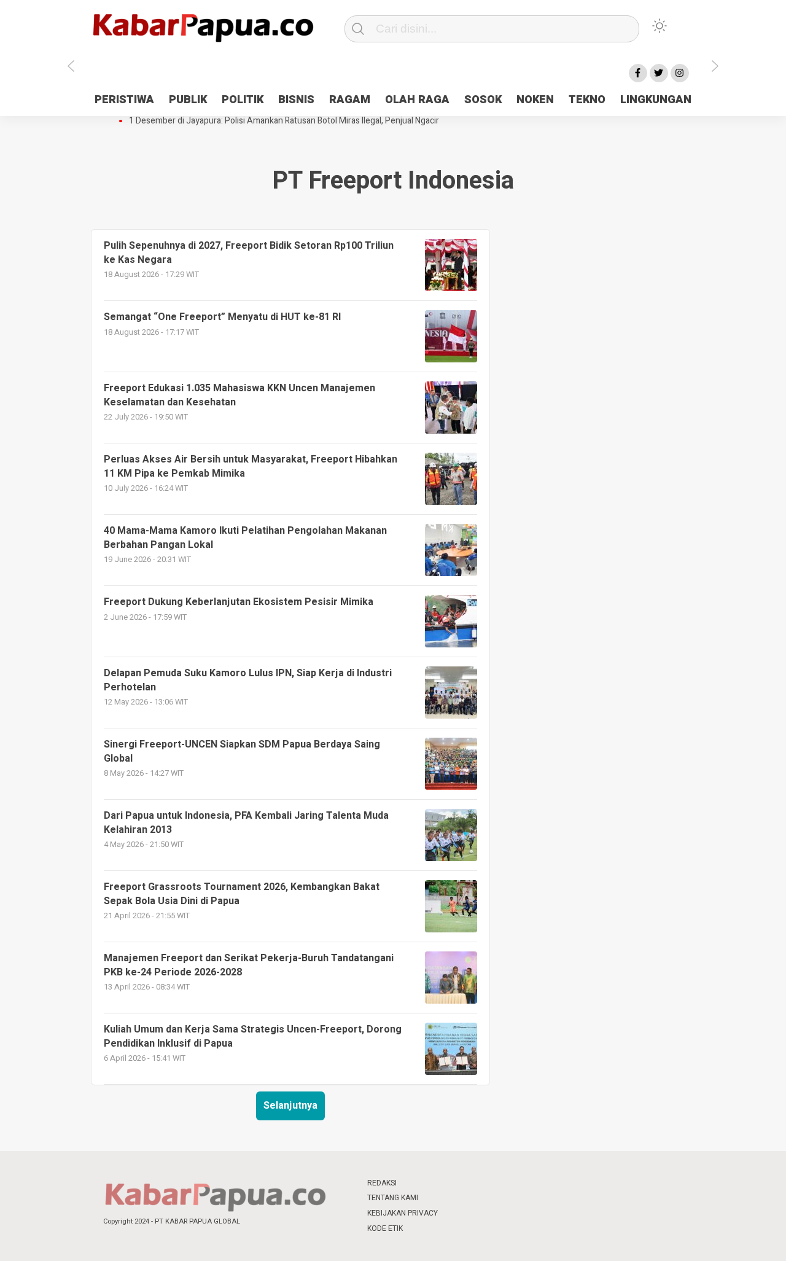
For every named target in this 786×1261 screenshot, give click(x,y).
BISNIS (296, 100)
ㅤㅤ (475, 1183)
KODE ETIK (385, 1228)
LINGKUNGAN (655, 100)
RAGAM (349, 100)
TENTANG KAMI (392, 1197)
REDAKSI (382, 1183)
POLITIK (242, 100)
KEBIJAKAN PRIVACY (402, 1213)
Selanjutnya (290, 1105)
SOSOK (483, 100)
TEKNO (587, 100)
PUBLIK (188, 100)
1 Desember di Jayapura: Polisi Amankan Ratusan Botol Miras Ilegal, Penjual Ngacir (284, 121)
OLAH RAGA (417, 100)
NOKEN (535, 100)
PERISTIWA (124, 100)
